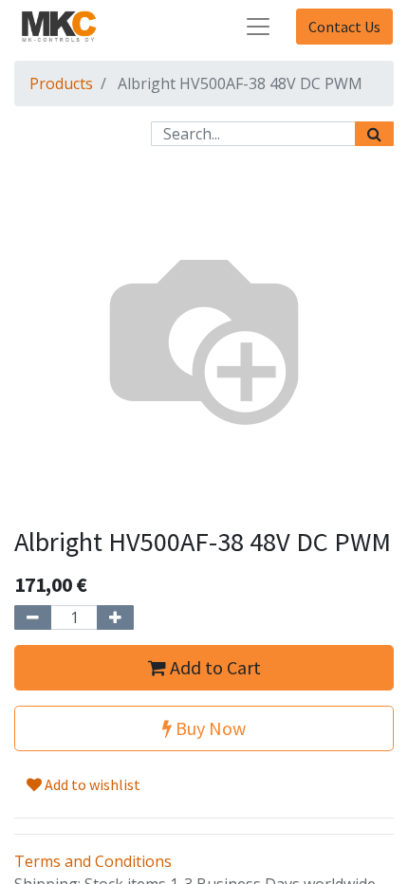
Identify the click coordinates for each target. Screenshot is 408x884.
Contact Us (344, 26)
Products (61, 83)
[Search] (374, 133)
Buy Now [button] (209, 728)
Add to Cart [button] (213, 667)
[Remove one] (32, 617)
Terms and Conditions (93, 861)
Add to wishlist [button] (91, 784)
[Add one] (115, 617)
